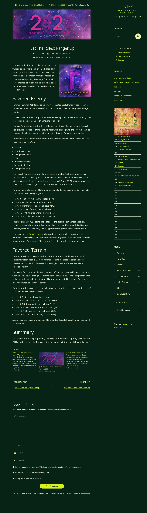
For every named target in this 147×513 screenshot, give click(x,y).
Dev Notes (118, 100)
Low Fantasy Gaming (124, 185)
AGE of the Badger (124, 136)
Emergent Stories (123, 156)
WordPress (118, 327)
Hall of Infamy (122, 169)
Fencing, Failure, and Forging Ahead (129, 159)
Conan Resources (123, 146)
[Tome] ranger (35, 234)
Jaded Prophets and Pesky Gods (128, 176)
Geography (121, 166)
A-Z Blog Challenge (38, 5)
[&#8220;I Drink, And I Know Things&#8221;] (79, 360)
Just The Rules (63, 57)
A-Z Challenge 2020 (57, 5)
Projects (117, 87)
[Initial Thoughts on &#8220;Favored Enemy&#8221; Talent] (25, 361)
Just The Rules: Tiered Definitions (50, 367)
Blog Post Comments (123, 95)
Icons (119, 172)
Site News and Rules (122, 78)
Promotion (118, 91)
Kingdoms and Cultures (125, 182)
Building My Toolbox (124, 140)
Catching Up (122, 143)
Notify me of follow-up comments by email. (32, 473)
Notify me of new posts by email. (28, 478)
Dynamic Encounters (124, 149)
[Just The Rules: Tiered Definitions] (51, 359)
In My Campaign (128, 9)
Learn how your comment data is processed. (70, 493)
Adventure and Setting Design (126, 82)
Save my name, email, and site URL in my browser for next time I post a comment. (48, 467)
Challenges (23, 5)
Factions (120, 163)
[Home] (16, 5)
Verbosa (127, 324)
